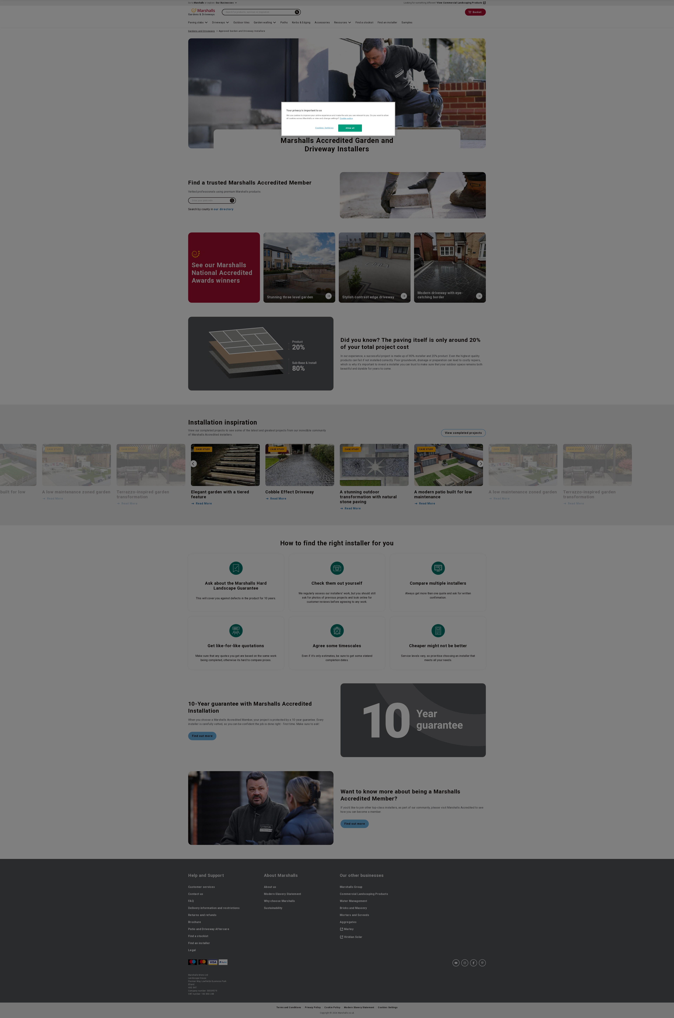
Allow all (350, 128)
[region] (338, 119)
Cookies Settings (324, 128)
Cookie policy (346, 118)
